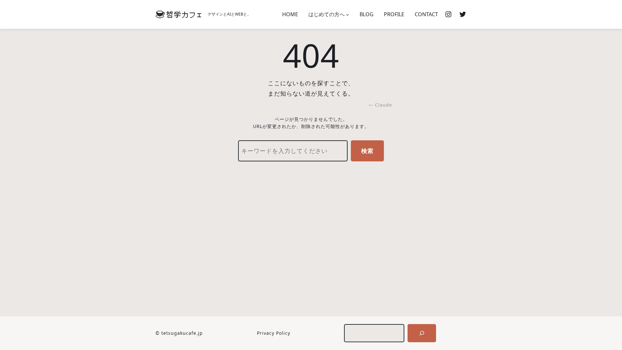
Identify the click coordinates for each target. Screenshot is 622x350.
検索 (367, 151)
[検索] (422, 333)
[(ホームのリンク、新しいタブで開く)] (178, 14)
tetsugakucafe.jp (182, 333)
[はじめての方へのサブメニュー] (347, 14)
